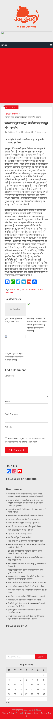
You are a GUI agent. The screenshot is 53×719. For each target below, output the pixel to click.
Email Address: (11, 414)
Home (7, 114)
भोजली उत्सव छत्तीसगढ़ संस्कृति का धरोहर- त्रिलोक (25, 515)
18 (15, 689)
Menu (4, 45)
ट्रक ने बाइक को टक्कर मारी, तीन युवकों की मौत (24, 526)
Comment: (9, 376)
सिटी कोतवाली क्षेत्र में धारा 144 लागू (20, 530)
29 (38, 694)
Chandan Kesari (32, 713)
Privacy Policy (7, 713)
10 (9, 684)
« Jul (8, 702)
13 (26, 684)
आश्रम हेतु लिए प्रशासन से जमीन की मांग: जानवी (24, 600)
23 (44, 689)
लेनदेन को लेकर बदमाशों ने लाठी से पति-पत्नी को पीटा (26, 586)
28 (32, 694)
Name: (7, 401)
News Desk (15, 132)
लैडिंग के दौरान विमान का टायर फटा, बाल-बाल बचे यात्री (27, 582)
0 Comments (40, 132)
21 (32, 689)
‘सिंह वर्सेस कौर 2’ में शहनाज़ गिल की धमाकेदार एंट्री (25, 541)
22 (38, 689)
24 (9, 694)
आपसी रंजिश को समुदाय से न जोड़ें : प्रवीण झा (23, 523)
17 (9, 689)
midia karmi (15, 289)
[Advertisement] (26, 75)
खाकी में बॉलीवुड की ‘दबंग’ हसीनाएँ (19, 537)
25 (15, 694)
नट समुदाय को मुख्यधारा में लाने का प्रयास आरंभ (24, 519)
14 (32, 684)
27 (26, 694)
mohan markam (29, 289)
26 (20, 694)
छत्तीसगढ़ (15, 114)
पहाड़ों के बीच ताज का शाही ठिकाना (20, 533)
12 (21, 684)
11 (15, 684)
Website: (8, 427)
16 (44, 684)
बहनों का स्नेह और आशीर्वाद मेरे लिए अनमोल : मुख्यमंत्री (27, 596)
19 (20, 689)
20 (26, 689)
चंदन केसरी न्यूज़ (17, 710)
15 (38, 684)
